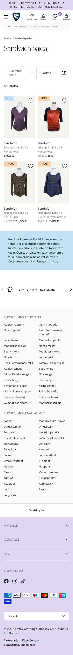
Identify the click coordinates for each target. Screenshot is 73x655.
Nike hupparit (12, 330)
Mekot (7, 472)
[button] (66, 17)
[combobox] (36, 26)
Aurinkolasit (46, 483)
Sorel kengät (46, 380)
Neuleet (9, 466)
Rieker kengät (12, 380)
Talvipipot (10, 449)
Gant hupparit (48, 324)
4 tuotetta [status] (11, 86)
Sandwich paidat (23, 38)
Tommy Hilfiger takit (51, 363)
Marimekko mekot (15, 346)
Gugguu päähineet (15, 403)
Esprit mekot (11, 351)
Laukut (8, 489)
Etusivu (7, 38)
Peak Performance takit (18, 363)
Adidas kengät (13, 368)
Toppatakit (10, 432)
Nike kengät (46, 374)
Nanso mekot (47, 346)
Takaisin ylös (36, 510)
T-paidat (44, 461)
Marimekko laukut (50, 403)
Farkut (8, 455)
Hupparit (44, 466)
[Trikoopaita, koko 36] (19, 117)
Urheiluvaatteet (13, 461)
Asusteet (9, 483)
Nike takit (9, 357)
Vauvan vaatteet (49, 472)
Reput (42, 489)
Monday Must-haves (52, 421)
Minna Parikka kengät (17, 374)
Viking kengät (47, 385)
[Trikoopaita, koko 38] (53, 117)
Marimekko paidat (50, 340)
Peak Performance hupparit (50, 332)
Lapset (8, 421)
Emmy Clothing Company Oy (34, 629)
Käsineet (44, 449)
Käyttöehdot (30, 640)
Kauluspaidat (47, 478)
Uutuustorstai (12, 426)
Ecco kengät (46, 368)
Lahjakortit (10, 495)
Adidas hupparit (14, 324)
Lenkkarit (44, 443)
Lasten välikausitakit (51, 438)
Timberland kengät (15, 385)
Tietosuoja (11, 640)
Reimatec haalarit (15, 397)
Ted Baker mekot (49, 351)
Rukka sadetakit (49, 397)
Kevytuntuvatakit (14, 438)
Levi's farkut (11, 340)
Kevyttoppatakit (49, 432)
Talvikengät (11, 443)
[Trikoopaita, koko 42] (53, 182)
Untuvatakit (46, 426)
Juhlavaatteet (47, 455)
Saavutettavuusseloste (20, 645)
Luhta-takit (46, 357)
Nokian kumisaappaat (17, 391)
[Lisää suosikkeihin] (30, 100)
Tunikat (8, 478)
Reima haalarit (48, 391)
